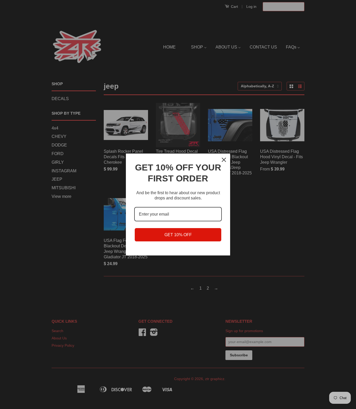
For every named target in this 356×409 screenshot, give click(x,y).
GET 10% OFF (178, 235)
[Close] (224, 160)
